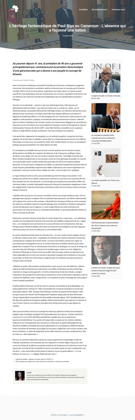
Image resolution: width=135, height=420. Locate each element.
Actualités (83, 10)
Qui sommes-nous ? (100, 10)
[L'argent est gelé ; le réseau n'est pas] (105, 91)
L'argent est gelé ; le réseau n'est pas (105, 96)
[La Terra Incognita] (14, 9)
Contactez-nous (118, 10)
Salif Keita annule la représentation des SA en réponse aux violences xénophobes (104, 225)
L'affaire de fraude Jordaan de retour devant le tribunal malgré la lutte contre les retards (105, 271)
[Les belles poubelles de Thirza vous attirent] (105, 176)
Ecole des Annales (67, 272)
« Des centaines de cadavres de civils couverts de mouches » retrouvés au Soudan (42, 361)
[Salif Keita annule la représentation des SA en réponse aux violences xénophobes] (105, 218)
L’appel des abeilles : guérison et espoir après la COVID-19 (34, 359)
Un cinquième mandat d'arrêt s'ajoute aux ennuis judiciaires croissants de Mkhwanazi (103, 138)
